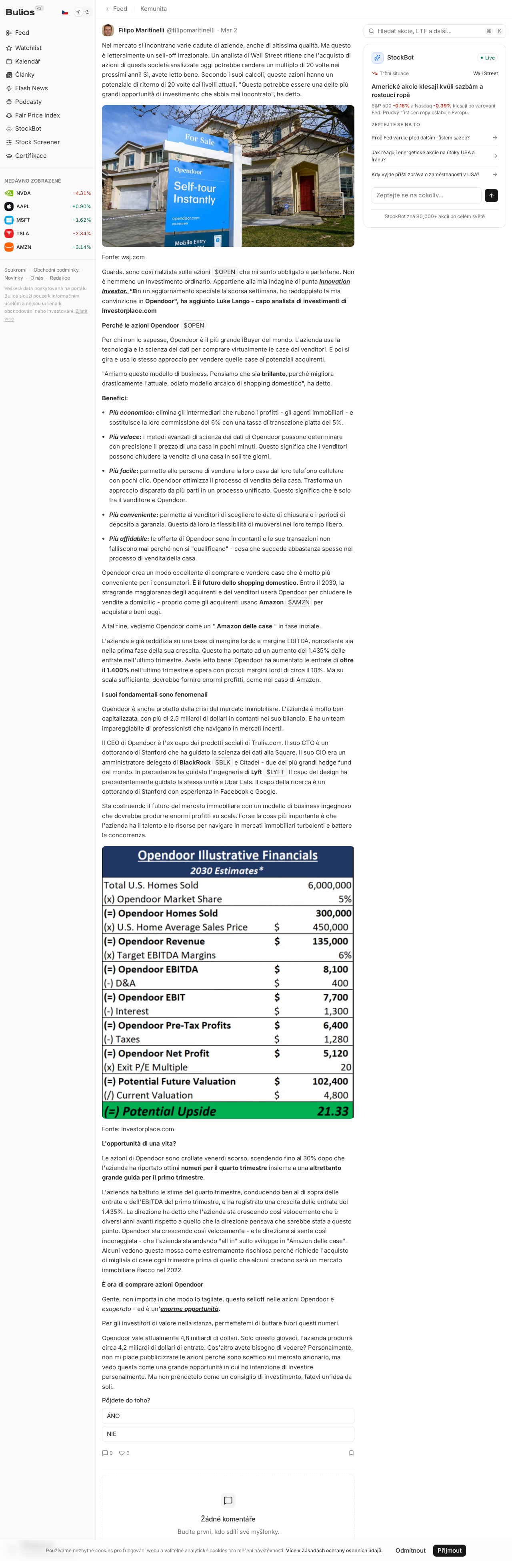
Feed (120, 8)
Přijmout (450, 1550)
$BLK (222, 762)
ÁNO (113, 1416)
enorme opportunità (189, 1309)
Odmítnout (411, 1550)
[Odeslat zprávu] (491, 196)
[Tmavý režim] (83, 12)
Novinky (13, 278)
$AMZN (299, 602)
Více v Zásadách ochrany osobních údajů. (334, 1550)
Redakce (60, 278)
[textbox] (427, 195)
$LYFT (275, 772)
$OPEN (225, 272)
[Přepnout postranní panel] (96, 780)
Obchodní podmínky (56, 270)
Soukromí (15, 270)
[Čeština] (65, 12)
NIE (111, 1434)
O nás (36, 278)
